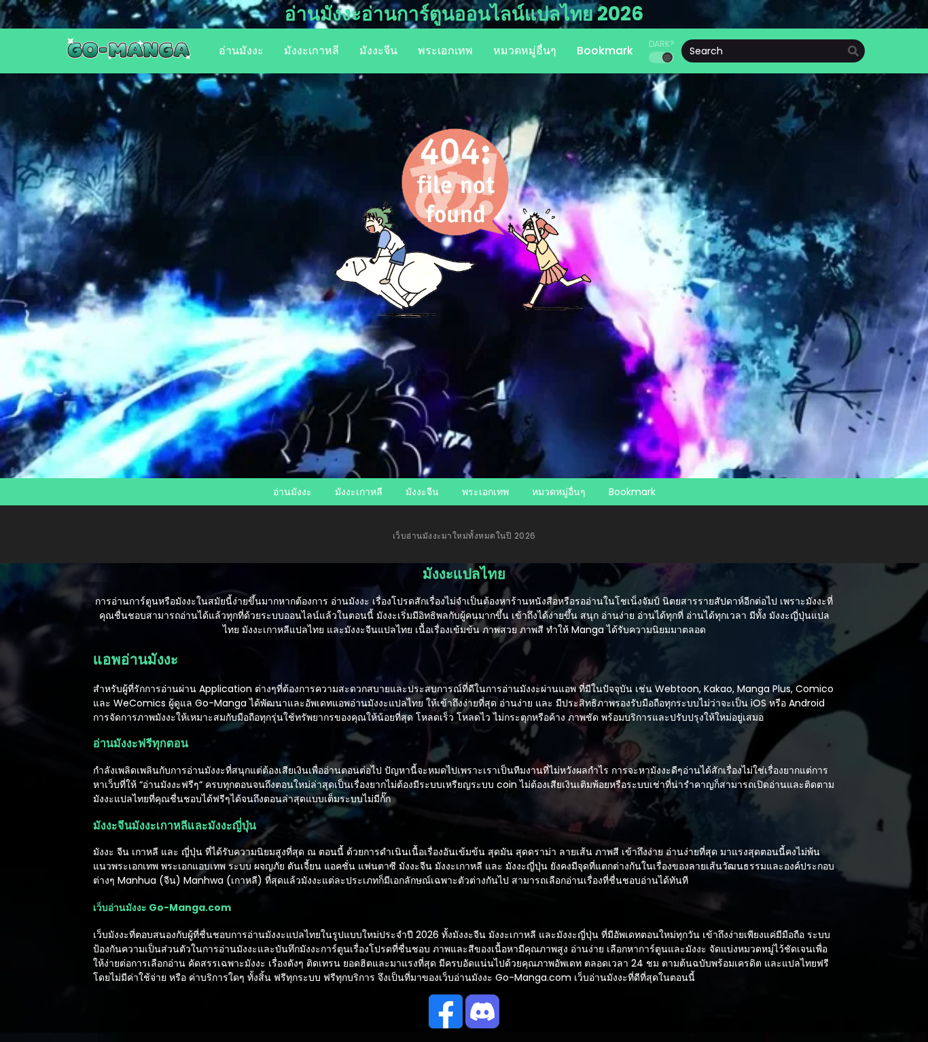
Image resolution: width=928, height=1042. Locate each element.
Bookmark (632, 492)
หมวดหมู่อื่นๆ (559, 492)
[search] (853, 51)
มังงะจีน (422, 492)
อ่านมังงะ (292, 492)
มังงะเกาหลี (358, 492)
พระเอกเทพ (485, 492)
